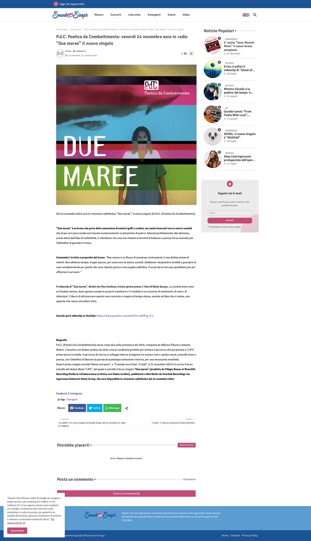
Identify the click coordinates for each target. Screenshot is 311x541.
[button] (246, 15)
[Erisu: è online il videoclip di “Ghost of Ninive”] (213, 69)
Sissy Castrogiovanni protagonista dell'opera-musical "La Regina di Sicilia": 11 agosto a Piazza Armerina (240, 158)
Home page (62, 29)
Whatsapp (114, 408)
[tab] (99, 15)
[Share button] (126, 408)
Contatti (235, 535)
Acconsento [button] (17, 530)
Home (225, 535)
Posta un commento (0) (126, 493)
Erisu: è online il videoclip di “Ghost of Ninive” (238, 68)
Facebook (79, 408)
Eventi (171, 15)
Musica (98, 15)
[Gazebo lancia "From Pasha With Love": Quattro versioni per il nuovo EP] (213, 114)
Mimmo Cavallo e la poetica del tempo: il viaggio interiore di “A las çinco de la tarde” (238, 91)
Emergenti (154, 15)
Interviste (134, 15)
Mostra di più (186, 444)
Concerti (116, 15)
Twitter (96, 408)
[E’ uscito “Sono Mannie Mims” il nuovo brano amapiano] (213, 45)
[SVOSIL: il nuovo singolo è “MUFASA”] (213, 137)
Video (186, 15)
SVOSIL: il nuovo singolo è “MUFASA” (240, 135)
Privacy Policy (250, 535)
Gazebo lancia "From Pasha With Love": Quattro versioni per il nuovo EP (238, 113)
